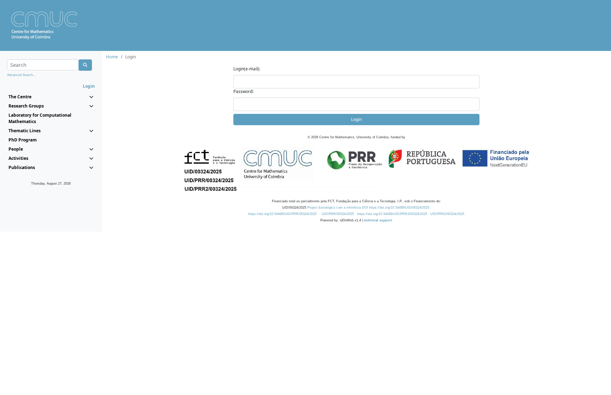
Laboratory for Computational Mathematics (39, 118)
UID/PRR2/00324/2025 (447, 214)
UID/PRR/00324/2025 (338, 214)
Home (112, 57)
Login (356, 119)
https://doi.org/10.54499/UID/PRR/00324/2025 (282, 214)
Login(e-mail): (246, 69)
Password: (243, 91)
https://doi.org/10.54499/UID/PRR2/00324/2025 (392, 214)
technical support (378, 220)
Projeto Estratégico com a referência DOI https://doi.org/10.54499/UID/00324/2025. (368, 207)
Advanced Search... (21, 75)
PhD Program (22, 140)
